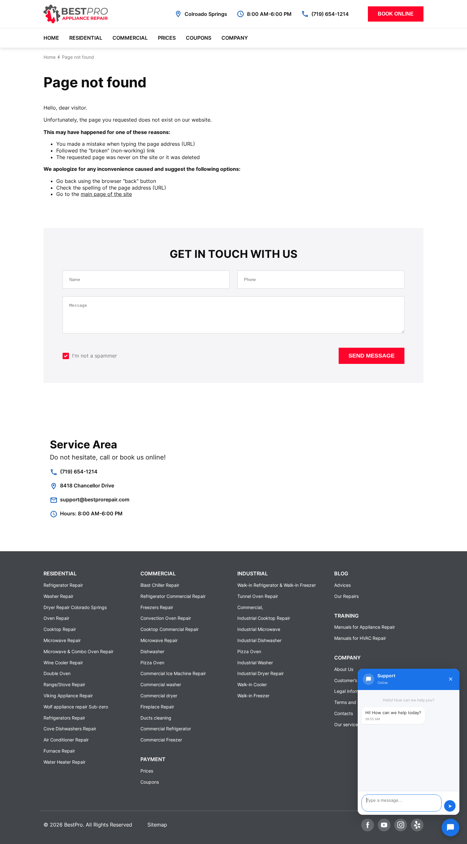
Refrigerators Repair (64, 717)
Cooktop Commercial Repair (169, 629)
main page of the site (106, 194)
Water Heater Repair (64, 762)
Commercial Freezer (161, 739)
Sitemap (157, 824)
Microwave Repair (62, 640)
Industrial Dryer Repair (260, 673)
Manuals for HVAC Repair (360, 638)
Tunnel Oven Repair (257, 596)
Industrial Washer (255, 662)
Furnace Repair (59, 751)
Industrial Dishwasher (259, 640)
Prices (167, 38)
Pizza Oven (152, 662)
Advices (342, 585)
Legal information (352, 691)
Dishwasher (152, 651)
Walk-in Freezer (253, 695)
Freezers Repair (156, 607)
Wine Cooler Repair (63, 662)
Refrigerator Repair (63, 585)
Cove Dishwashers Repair (70, 728)
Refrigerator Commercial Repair (173, 596)
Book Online (396, 14)
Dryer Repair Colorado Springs (75, 607)
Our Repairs (346, 596)
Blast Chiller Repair (159, 585)
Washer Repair (58, 596)
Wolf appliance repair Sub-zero (76, 706)
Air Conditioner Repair (66, 739)
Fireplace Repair (157, 706)
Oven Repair (56, 618)
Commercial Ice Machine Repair (173, 673)
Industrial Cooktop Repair (263, 618)
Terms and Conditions (356, 702)
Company (234, 38)
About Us (343, 669)
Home (51, 38)
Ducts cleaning (155, 717)
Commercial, (250, 607)
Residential (85, 38)
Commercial (130, 38)
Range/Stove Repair (64, 684)
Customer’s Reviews (355, 680)
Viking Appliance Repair (68, 695)
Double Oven (57, 673)
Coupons (198, 38)
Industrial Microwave (258, 629)
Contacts (343, 713)
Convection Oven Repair (165, 618)
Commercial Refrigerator (165, 728)
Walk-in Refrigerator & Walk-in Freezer (276, 585)
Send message (372, 355)
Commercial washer (160, 684)
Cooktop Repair (60, 629)
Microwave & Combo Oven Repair (78, 651)
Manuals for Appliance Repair (364, 627)
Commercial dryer (158, 695)
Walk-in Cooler (252, 684)
